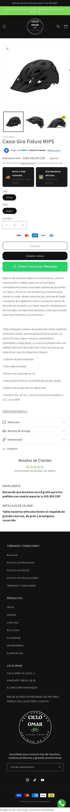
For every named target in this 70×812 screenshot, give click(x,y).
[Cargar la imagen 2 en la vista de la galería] (35, 122)
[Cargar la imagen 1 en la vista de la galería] (13, 122)
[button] (4, 26)
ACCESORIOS (14, 637)
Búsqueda (12, 555)
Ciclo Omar (30, 801)
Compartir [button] (12, 448)
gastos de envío (27, 163)
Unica (9, 197)
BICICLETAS (13, 630)
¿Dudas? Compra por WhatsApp (37, 266)
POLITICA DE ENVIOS (18, 570)
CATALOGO (12, 622)
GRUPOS (11, 614)
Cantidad (7, 218)
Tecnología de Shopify (42, 801)
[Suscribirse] (59, 767)
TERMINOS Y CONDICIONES (21, 585)
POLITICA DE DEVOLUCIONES (22, 578)
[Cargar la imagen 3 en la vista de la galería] (56, 122)
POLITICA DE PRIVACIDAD (20, 562)
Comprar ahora (35, 256)
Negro (9, 210)
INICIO (10, 607)
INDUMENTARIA (15, 645)
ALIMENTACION (15, 653)
